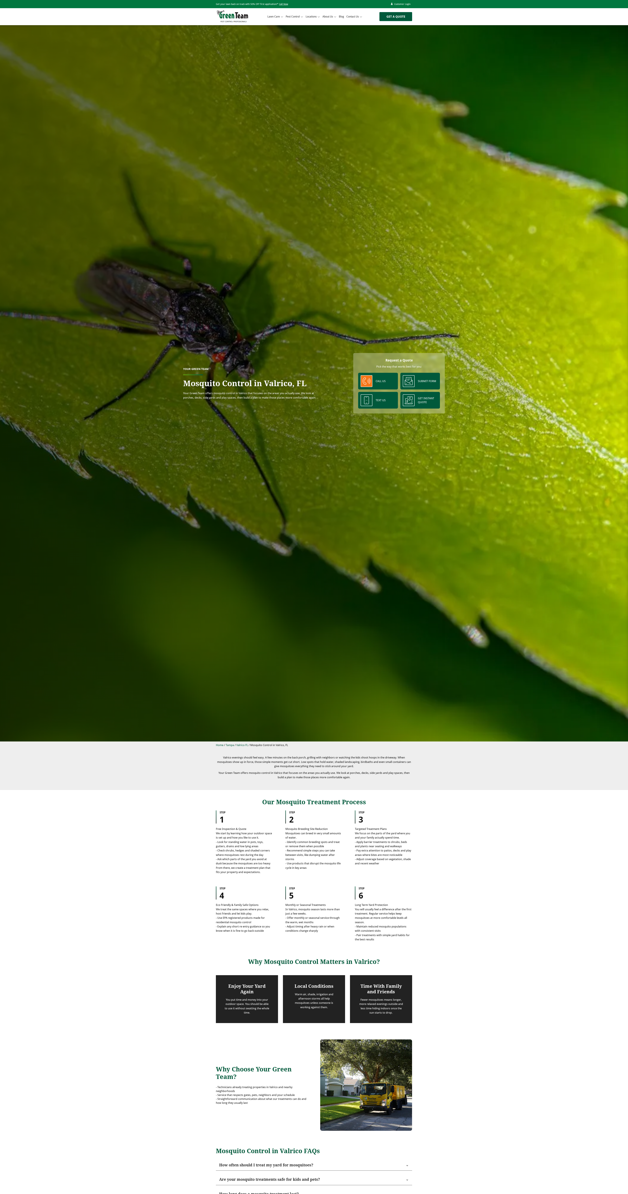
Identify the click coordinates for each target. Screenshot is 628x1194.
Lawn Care (273, 16)
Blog (341, 16)
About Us (328, 16)
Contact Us (352, 16)
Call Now (283, 4)
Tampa (230, 745)
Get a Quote (395, 16)
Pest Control (293, 16)
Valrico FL (242, 745)
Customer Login (402, 4)
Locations (311, 16)
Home (219, 745)
